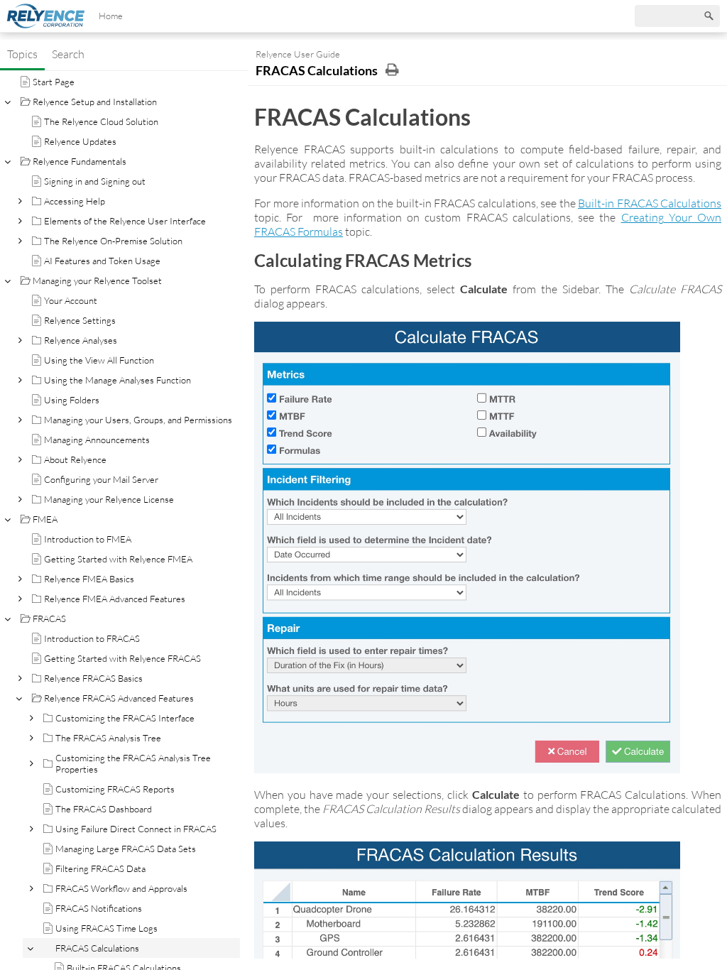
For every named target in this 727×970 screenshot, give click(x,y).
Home (111, 15)
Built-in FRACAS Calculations (649, 203)
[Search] (709, 16)
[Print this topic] (391, 69)
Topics (22, 54)
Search (68, 54)
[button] (19, 201)
